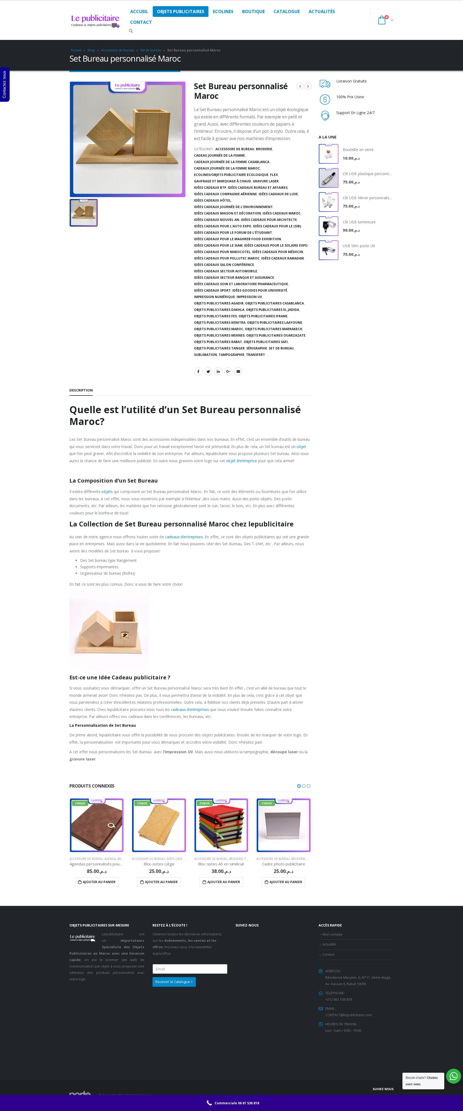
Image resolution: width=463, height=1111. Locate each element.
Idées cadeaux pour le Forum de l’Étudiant (233, 232)
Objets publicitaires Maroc (218, 329)
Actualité (329, 944)
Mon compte (332, 934)
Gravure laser (266, 181)
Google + (228, 371)
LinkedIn (218, 371)
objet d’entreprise (241, 460)
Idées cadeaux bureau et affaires (257, 187)
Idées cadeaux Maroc (282, 213)
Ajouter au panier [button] (99, 882)
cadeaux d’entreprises (190, 709)
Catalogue (287, 11)
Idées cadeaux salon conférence (224, 264)
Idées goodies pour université (259, 290)
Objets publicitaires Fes (215, 316)
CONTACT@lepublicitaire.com (348, 1015)
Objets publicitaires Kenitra (219, 322)
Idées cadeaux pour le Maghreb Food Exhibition (237, 239)
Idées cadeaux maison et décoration (227, 213)
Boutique (253, 11)
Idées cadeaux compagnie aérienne (225, 194)
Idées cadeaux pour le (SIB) (277, 226)
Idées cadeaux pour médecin (277, 252)
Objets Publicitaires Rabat (218, 342)
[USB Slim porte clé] (329, 250)
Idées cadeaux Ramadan (282, 258)
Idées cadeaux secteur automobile (225, 271)
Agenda (110, 859)
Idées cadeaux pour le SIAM (218, 245)
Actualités (322, 11)
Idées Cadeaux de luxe (278, 194)
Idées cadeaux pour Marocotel (222, 252)
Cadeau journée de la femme (219, 155)
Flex (274, 174)
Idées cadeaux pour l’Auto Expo (222, 226)
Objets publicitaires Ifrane (262, 316)
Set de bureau (150, 50)
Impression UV (249, 297)
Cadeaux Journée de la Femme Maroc (227, 168)
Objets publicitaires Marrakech (273, 329)
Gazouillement (208, 371)
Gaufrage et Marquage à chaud (222, 181)
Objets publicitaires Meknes (219, 335)
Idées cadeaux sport (212, 290)
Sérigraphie (256, 348)
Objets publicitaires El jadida (272, 309)
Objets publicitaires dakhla (219, 309)
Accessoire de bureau (117, 50)
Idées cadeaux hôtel (212, 200)
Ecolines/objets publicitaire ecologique (231, 174)
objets (107, 491)
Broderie (264, 149)
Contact (141, 22)
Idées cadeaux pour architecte (269, 219)
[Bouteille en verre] (329, 154)
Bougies (123, 859)
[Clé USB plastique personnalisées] (329, 178)
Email (238, 371)
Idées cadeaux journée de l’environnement (233, 207)
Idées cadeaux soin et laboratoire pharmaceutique (241, 284)
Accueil (139, 11)
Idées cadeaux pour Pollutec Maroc (227, 258)
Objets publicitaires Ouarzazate (275, 335)
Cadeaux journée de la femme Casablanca (231, 162)
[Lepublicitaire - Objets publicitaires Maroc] (95, 20)
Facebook (198, 371)
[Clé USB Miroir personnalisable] (329, 202)
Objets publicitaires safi (266, 342)
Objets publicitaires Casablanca (274, 303)
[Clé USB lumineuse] (329, 226)
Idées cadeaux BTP (210, 187)
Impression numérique (214, 297)
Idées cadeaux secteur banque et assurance (234, 277)
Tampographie (231, 354)
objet (301, 446)
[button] (299, 786)
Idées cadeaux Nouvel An (216, 219)
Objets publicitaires (180, 11)
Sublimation (205, 354)
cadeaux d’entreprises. (184, 536)
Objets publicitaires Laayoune (274, 322)
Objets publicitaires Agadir (219, 303)
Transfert (255, 354)
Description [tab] (81, 390)
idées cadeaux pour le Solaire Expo (276, 245)
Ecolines (223, 11)
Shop (91, 50)
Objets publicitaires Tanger (219, 348)
